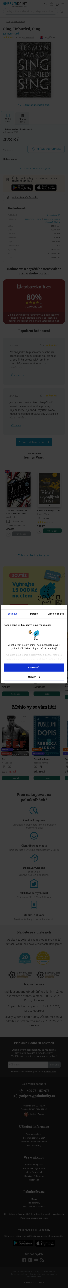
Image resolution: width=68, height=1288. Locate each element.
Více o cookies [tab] (56, 613)
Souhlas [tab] (12, 613)
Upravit (32, 676)
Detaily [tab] (34, 613)
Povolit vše (34, 667)
